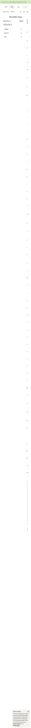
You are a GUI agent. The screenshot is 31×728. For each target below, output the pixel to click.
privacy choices (17, 723)
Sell (12, 7)
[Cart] (27, 11)
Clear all (21, 21)
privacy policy (16, 725)
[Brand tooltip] (8, 33)
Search (24, 7)
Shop (6, 7)
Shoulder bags (7, 24)
